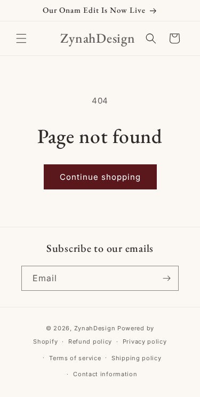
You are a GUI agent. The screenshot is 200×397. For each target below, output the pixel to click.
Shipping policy (136, 358)
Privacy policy (145, 341)
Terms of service (75, 358)
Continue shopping (100, 177)
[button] (21, 38)
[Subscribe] (166, 278)
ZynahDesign (95, 328)
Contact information (105, 374)
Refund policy (90, 341)
